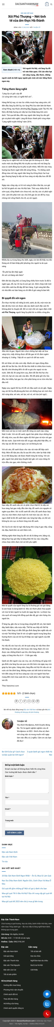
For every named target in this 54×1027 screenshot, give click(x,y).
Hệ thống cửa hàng (11, 1004)
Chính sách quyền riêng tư (14, 1008)
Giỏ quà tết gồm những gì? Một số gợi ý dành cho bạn (24, 888)
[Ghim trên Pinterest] (33, 701)
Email (8, 809)
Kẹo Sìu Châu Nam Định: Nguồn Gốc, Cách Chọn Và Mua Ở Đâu (26, 882)
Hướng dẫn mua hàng (12, 985)
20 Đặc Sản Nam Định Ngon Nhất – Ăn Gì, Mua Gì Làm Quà (26, 876)
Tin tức (5, 861)
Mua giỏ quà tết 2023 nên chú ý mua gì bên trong (22, 901)
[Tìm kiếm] (51, 4)
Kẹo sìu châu (35, 956)
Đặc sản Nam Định (9, 852)
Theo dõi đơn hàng (11, 999)
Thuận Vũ (36, 27)
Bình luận (9, 776)
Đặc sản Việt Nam (27, 13)
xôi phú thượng (34, 712)
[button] (3, 4)
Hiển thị (17, 70)
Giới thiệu (34, 970)
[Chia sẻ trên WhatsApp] (16, 701)
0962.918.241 (19, 942)
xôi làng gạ (24, 712)
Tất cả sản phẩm (10, 974)
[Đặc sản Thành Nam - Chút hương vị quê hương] (27, 4)
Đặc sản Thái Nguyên (12, 965)
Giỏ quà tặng (9, 956)
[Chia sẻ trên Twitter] (25, 701)
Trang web (9, 821)
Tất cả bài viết (36, 951)
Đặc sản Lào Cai (10, 970)
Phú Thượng (32, 109)
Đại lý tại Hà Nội (37, 965)
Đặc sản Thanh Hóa (11, 961)
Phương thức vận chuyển (13, 990)
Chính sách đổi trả (11, 994)
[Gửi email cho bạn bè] (29, 701)
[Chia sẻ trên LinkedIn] (38, 701)
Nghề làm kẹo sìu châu (39, 961)
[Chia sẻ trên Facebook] (21, 701)
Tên (7, 798)
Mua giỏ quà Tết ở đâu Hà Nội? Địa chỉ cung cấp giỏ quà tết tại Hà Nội (27, 895)
